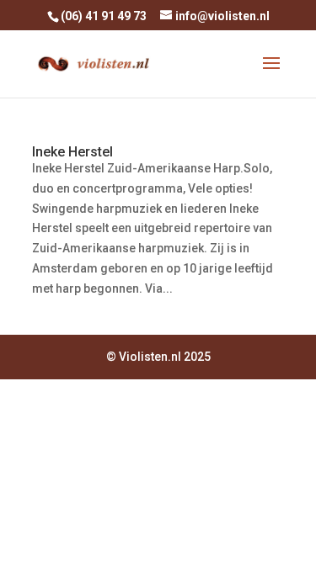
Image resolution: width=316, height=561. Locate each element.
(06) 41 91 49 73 (104, 16)
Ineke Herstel (72, 152)
